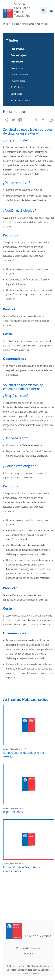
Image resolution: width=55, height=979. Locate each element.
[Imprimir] (50, 119)
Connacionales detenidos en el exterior (23, 754)
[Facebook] (20, 119)
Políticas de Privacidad (28, 948)
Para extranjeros (19, 55)
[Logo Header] (8, 13)
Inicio (5, 24)
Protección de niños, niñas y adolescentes (21, 869)
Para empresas (18, 49)
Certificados (16, 94)
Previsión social (18, 81)
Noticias (28, 954)
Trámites (15, 24)
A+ (37, 120)
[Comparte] (6, 119)
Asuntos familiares (20, 74)
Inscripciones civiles (20, 100)
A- (44, 120)
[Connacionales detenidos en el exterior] (28, 725)
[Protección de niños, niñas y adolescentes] (28, 839)
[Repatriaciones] (28, 784)
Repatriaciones (13, 812)
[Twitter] (13, 119)
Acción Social (43, 24)
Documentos (17, 68)
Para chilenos (28, 24)
